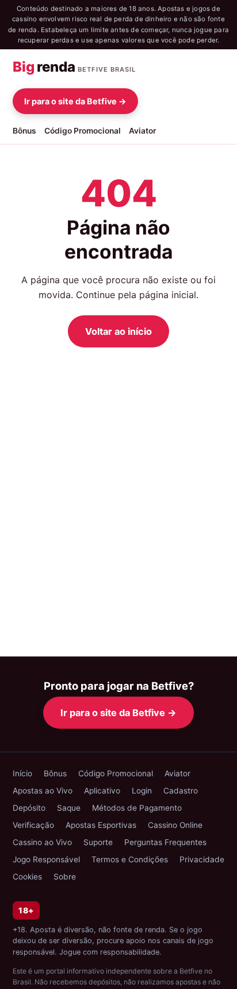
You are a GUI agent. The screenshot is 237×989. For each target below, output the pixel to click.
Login (142, 790)
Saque (69, 807)
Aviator (142, 130)
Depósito (29, 807)
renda (74, 66)
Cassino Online (175, 825)
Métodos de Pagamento (137, 807)
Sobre (64, 876)
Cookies (27, 876)
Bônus (24, 130)
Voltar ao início (118, 331)
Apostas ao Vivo (42, 790)
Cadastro (180, 790)
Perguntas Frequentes (165, 842)
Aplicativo (102, 790)
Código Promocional (82, 130)
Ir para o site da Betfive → (75, 101)
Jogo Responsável (46, 859)
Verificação (33, 825)
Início (22, 773)
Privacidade (201, 859)
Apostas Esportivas (101, 825)
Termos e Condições (129, 859)
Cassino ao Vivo (42, 842)
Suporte (98, 842)
